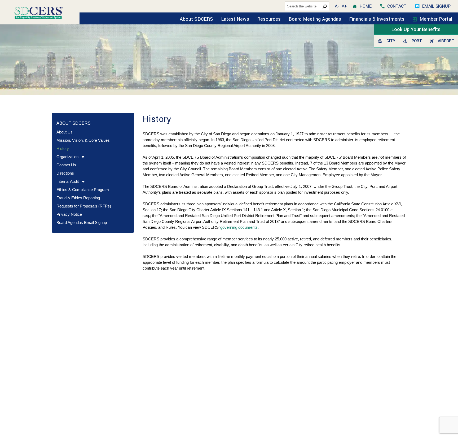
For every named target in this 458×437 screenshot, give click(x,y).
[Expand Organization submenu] (81, 157)
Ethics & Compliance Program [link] (82, 189)
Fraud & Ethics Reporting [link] (78, 198)
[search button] (325, 6)
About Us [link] (64, 132)
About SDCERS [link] (73, 123)
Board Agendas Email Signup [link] (81, 222)
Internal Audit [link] (67, 181)
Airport (445, 41)
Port (416, 41)
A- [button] (337, 6)
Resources (269, 19)
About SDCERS (196, 19)
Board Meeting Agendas (315, 19)
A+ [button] (344, 6)
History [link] (62, 148)
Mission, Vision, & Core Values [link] (83, 140)
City (390, 41)
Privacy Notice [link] (69, 214)
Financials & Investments (377, 19)
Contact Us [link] (66, 165)
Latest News (235, 19)
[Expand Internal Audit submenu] (82, 181)
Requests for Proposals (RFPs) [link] (83, 206)
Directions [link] (65, 173)
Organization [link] (67, 156)
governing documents (239, 227)
